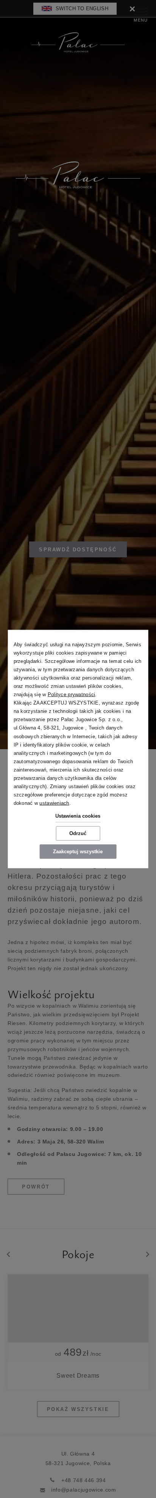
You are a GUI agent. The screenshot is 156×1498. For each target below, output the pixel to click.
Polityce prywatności (71, 694)
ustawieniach (54, 803)
